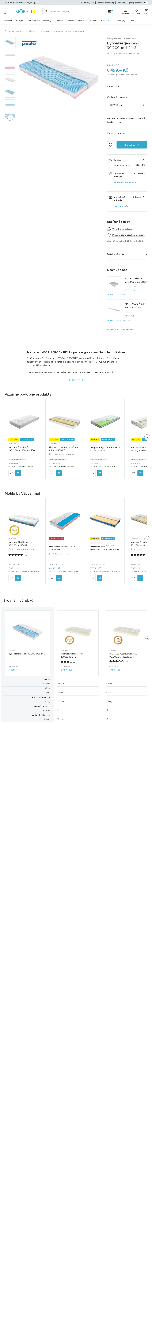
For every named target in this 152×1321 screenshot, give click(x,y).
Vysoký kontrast (135, 2)
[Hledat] (46, 11)
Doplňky (47, 20)
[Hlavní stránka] (6, 31)
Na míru (93, 20)
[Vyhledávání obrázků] (109, 11)
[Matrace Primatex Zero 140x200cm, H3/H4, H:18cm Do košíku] (18, 473)
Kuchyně (59, 20)
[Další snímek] (147, 437)
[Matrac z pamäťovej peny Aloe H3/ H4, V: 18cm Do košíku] (140, 473)
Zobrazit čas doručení (125, 182)
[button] (10, 42)
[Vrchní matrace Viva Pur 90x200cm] (114, 283)
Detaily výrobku (116, 254)
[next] (10, 118)
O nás (131, 20)
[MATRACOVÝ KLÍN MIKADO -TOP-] (114, 309)
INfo (103, 20)
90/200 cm (116, 104)
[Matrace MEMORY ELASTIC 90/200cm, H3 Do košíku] (59, 578)
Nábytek (20, 20)
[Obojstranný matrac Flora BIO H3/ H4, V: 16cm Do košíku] (99, 473)
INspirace (82, 20)
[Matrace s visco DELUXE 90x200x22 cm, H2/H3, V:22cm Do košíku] (99, 578)
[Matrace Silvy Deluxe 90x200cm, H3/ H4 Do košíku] (18, 578)
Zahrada (70, 20)
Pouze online (34, 20)
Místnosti (8, 20)
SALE (110, 20)
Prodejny (121, 20)
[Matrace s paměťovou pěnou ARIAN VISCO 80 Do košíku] (59, 473)
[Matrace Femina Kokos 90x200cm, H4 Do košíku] (140, 578)
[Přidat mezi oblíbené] (110, 144)
